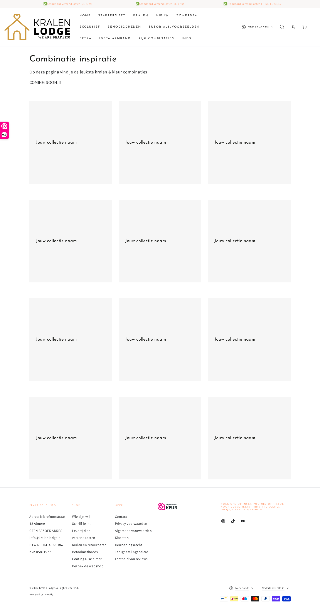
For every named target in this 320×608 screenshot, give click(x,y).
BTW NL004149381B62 (46, 545)
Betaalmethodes (85, 552)
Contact (121, 516)
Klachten (122, 537)
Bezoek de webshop (87, 566)
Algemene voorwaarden (133, 530)
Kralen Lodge (47, 587)
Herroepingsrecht (128, 545)
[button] (282, 27)
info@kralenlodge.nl (45, 537)
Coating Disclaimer (87, 559)
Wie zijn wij (81, 516)
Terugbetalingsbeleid (131, 552)
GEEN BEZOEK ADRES (45, 530)
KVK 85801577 (40, 552)
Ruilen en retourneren (89, 545)
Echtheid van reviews (131, 559)
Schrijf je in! (81, 523)
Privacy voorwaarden (131, 523)
